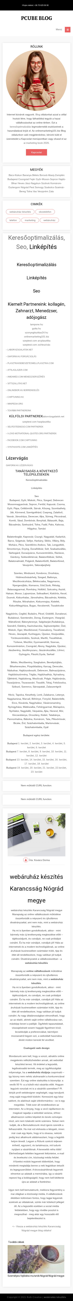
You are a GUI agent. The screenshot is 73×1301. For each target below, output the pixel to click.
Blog (37, 114)
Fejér (33, 179)
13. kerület (22, 759)
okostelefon (45, 211)
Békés (36, 175)
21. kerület (48, 767)
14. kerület (35, 759)
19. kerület (23, 767)
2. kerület (35, 743)
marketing (30, 220)
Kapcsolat (36, 152)
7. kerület (22, 751)
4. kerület (57, 743)
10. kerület (56, 751)
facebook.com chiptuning (22, 440)
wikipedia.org (15, 404)
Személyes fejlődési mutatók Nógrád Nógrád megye (36, 1275)
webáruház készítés (20, 211)
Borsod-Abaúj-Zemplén (52, 175)
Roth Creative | (46, 1297)
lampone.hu (36, 324)
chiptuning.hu (15, 397)
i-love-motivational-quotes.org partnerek (32, 433)
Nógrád (25, 187)
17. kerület (30, 763)
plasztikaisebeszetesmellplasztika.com (30, 363)
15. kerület (48, 759)
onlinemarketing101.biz (36, 336)
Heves (21, 183)
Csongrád (24, 179)
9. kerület (45, 751)
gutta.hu (36, 328)
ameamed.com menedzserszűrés (26, 377)
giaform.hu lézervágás (19, 465)
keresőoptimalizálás (20, 126)
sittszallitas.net (17, 383)
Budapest (12, 179)
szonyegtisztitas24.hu (36, 332)
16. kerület (60, 759)
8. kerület (33, 751)
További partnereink (19, 410)
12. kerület (41, 755)
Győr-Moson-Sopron (47, 179)
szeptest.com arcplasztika (36, 340)
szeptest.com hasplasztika (36, 421)
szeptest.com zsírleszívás (36, 344)
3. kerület (46, 743)
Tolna (29, 191)
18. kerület (43, 763)
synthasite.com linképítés (22, 447)
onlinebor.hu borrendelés (23, 390)
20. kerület (35, 767)
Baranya (27, 175)
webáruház (49, 220)
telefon (13, 220)
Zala (51, 191)
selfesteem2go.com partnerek (25, 427)
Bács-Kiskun (16, 175)
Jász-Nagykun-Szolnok (37, 183)
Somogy (39, 187)
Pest (32, 187)
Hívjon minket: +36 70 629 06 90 (35, 5)
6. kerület (41, 747)
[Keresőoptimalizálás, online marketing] (36, 18)
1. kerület (23, 743)
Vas (35, 191)
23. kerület (36, 771)
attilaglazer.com (17, 370)
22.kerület (60, 767)
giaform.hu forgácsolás (21, 356)
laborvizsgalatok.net (20, 350)
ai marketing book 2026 (36, 143)
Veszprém (43, 191)
